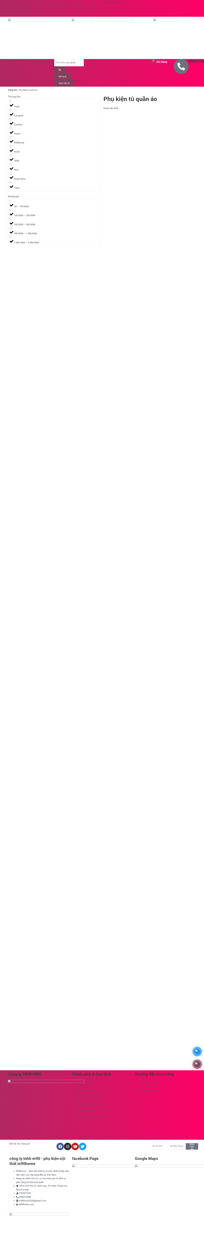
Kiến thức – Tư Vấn (86, 5)
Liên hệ (26, 11)
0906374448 (25, 1197)
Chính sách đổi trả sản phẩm (89, 1097)
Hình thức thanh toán (85, 1083)
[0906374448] (181, 66)
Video (14, 11)
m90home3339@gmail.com (32, 1200)
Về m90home (25, 5)
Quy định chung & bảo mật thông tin (92, 1110)
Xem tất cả (64, 83)
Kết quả (62, 76)
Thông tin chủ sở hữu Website (90, 1117)
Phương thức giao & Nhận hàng (90, 1104)
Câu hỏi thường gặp (148, 1090)
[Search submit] (59, 69)
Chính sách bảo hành (85, 1090)
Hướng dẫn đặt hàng (60, 5)
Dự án (41, 5)
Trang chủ (12, 90)
